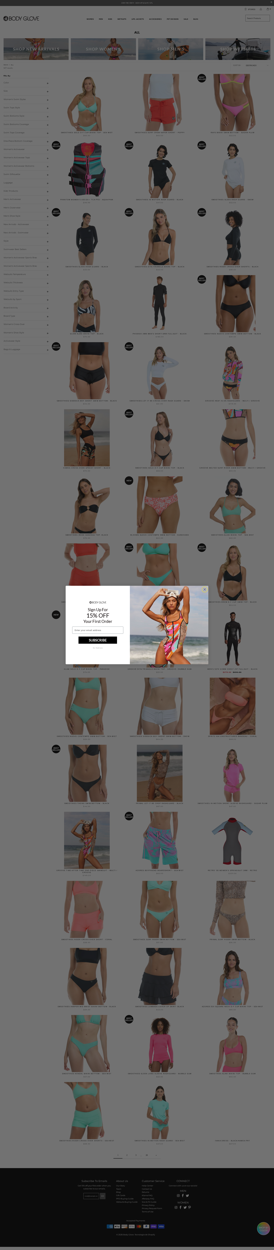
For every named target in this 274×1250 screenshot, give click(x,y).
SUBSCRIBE (98, 640)
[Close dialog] (204, 589)
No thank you (98, 648)
